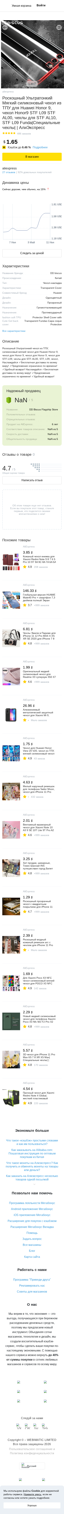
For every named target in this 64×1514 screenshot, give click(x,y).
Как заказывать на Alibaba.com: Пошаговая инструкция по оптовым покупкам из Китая (32, 1153)
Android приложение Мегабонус (32, 1209)
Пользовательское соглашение (31, 1449)
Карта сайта (32, 1256)
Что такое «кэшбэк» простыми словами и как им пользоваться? (32, 1142)
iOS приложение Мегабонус (32, 1214)
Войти (41, 5)
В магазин (32, 156)
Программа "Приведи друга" (32, 1279)
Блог (32, 1250)
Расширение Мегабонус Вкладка (32, 1226)
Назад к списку (5, 27)
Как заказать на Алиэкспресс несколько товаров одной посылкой (32, 1177)
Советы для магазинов (32, 1291)
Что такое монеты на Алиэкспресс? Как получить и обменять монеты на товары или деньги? (32, 1166)
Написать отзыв (32, 480)
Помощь (32, 1232)
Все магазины (32, 1244)
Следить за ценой (32, 253)
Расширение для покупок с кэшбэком (32, 1220)
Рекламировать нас (32, 1285)
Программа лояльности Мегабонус (32, 1203)
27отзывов (8, 172)
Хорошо (32, 1505)
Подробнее (40, 147)
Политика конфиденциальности (32, 1453)
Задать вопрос (32, 1238)
